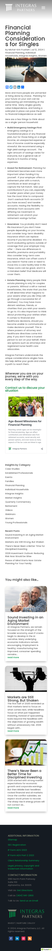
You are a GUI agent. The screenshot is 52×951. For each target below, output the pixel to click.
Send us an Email (29, 900)
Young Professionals (16, 522)
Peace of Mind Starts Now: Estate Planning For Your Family (23, 562)
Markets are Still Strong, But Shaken (24, 541)
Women (42, 55)
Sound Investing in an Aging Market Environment (25, 620)
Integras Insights (28, 55)
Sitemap (12, 839)
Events (8, 477)
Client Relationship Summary (23, 860)
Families (9, 481)
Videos (9, 510)
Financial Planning (14, 52)
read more (13, 657)
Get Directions (25, 890)
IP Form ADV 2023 (17, 849)
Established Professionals (19, 472)
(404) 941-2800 (24, 895)
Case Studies (12, 468)
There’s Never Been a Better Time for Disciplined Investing (25, 547)
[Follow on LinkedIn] (17, 938)
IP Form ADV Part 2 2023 (21, 855)
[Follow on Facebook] (11, 938)
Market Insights (13, 497)
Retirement (11, 505)
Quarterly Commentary (18, 501)
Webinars (10, 514)
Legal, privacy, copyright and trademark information (23, 867)
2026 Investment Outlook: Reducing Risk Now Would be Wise (24, 555)
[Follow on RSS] (30, 938)
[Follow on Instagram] (23, 938)
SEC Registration (17, 844)
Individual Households (17, 489)
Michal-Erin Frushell (18, 49)
